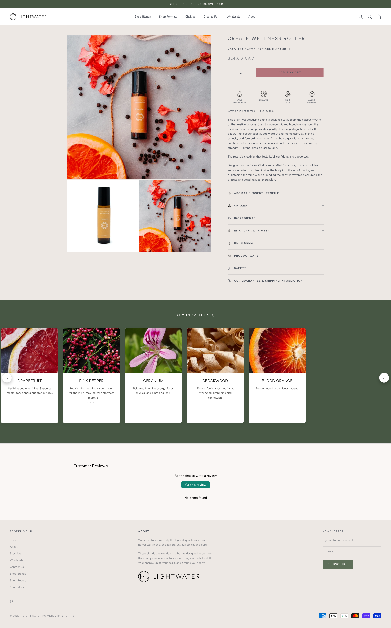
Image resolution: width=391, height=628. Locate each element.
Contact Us (17, 567)
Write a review (195, 485)
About (252, 17)
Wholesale (233, 17)
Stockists (15, 553)
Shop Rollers (18, 580)
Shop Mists (17, 587)
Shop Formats (168, 17)
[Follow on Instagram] (12, 601)
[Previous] (7, 378)
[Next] (384, 378)
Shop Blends (143, 17)
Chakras (190, 17)
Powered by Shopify (58, 615)
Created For (211, 17)
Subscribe (337, 564)
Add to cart (289, 72)
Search (14, 540)
